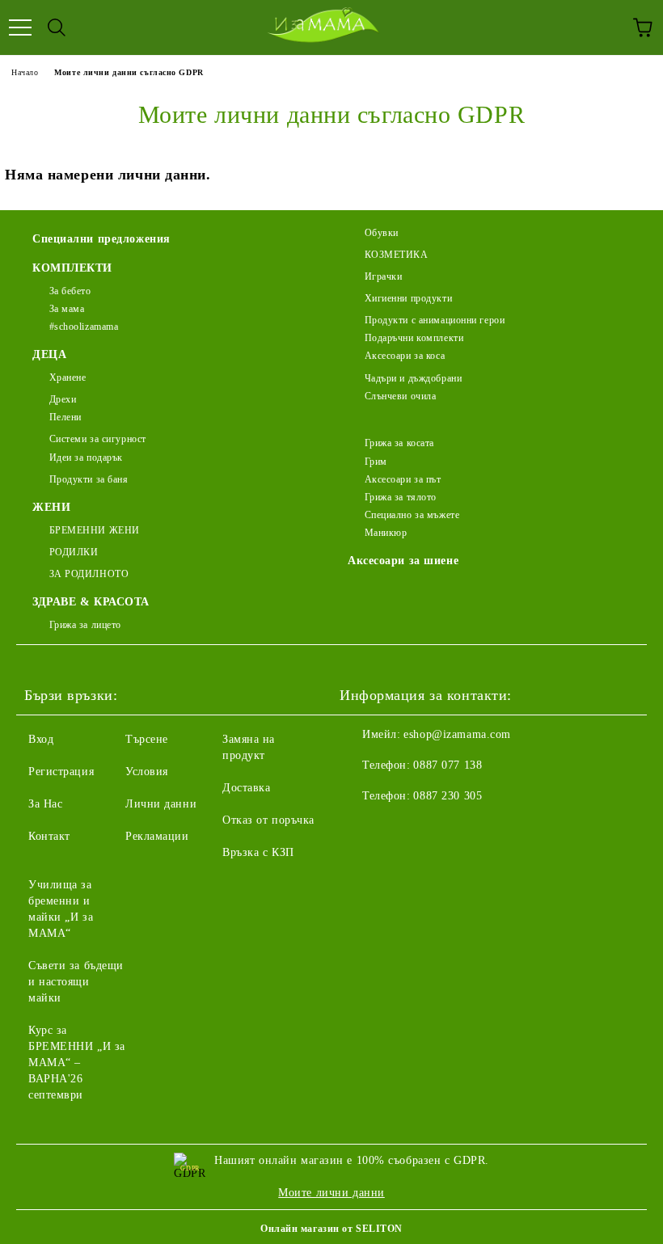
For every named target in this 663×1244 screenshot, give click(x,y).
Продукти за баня (89, 479)
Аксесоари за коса (405, 355)
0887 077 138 (447, 765)
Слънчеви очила (400, 396)
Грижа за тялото (401, 497)
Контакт (49, 836)
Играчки (383, 276)
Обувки (382, 232)
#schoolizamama (83, 326)
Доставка (246, 788)
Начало (24, 72)
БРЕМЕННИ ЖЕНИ (94, 530)
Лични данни (160, 804)
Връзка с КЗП (258, 852)
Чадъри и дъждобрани (413, 378)
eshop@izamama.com (457, 734)
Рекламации (157, 836)
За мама (66, 308)
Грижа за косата (399, 443)
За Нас (45, 804)
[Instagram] (396, 828)
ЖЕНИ (51, 507)
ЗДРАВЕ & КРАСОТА (91, 602)
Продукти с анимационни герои (435, 320)
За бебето (70, 291)
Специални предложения (101, 239)
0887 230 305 (447, 796)
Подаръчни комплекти (414, 338)
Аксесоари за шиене (403, 561)
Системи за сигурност (97, 439)
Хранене (67, 377)
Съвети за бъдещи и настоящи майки (76, 981)
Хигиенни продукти (408, 298)
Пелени (65, 417)
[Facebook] (361, 828)
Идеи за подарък (86, 457)
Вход (40, 739)
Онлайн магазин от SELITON (331, 1228)
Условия (146, 771)
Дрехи (62, 399)
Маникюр (386, 532)
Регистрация (61, 771)
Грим (376, 461)
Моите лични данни (331, 1193)
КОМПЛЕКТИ (72, 268)
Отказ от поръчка (268, 820)
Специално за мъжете (412, 515)
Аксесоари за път (403, 479)
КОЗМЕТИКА (397, 254)
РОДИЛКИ (73, 552)
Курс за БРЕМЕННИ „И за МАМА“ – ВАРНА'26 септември (76, 1062)
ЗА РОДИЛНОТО (89, 574)
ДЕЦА (49, 354)
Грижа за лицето (85, 624)
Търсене (146, 739)
